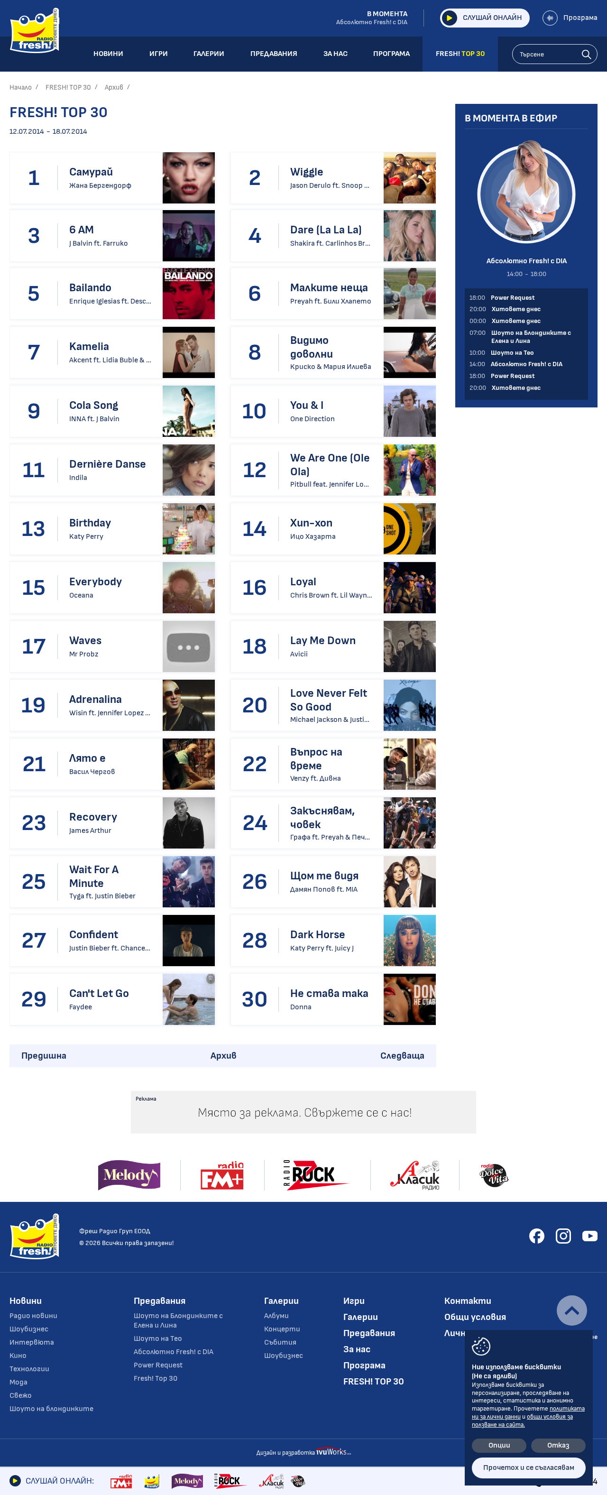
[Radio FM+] (121, 1481)
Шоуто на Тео (158, 1338)
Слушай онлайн (492, 17)
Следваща (402, 1055)
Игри (354, 1301)
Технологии (29, 1369)
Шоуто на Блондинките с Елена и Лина (178, 1320)
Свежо (20, 1395)
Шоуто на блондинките (51, 1408)
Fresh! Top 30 (155, 1378)
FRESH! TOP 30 (68, 87)
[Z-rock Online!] (231, 1481)
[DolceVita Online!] (297, 1481)
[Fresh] (152, 1481)
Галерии (281, 1301)
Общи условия (475, 1317)
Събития (280, 1342)
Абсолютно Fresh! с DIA (173, 1352)
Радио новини (33, 1315)
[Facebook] (536, 1236)
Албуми (276, 1315)
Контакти (467, 1301)
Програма (580, 17)
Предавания (159, 1301)
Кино (18, 1355)
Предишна (43, 1055)
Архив (114, 87)
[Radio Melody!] (187, 1481)
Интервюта (31, 1342)
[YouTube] (590, 1236)
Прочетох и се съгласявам (528, 1467)
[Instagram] (563, 1236)
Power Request (158, 1365)
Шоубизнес (28, 1329)
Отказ (558, 1445)
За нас (357, 1349)
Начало (20, 87)
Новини (25, 1301)
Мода (18, 1382)
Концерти (282, 1329)
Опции (499, 1445)
